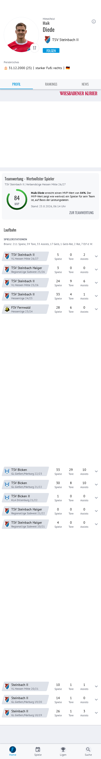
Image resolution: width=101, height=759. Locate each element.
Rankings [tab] (51, 84)
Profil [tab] (16, 84)
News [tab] (85, 84)
